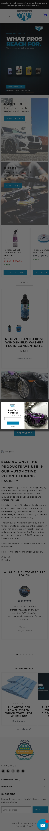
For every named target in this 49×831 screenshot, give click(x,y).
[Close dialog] (46, 404)
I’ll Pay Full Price (13, 426)
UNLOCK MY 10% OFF (12, 423)
